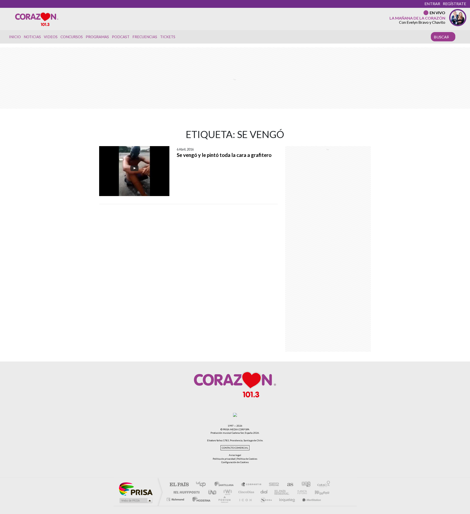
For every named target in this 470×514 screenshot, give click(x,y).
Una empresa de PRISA (135, 489)
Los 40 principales (202, 485)
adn (304, 485)
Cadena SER (272, 485)
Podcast (120, 37)
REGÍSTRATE (454, 3)
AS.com (288, 485)
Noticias (32, 37)
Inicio (15, 37)
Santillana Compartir (251, 485)
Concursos (71, 37)
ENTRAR (432, 3)
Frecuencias (144, 37)
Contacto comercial (235, 447)
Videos (51, 37)
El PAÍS (179, 485)
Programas (97, 37)
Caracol (322, 485)
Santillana (225, 485)
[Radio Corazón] (37, 19)
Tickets (167, 37)
